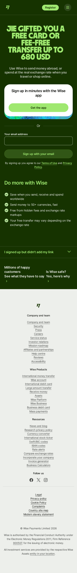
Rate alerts (38, 449)
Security (38, 326)
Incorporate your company (38, 457)
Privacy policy (38, 498)
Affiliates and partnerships (38, 349)
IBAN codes (38, 445)
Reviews (38, 357)
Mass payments (38, 411)
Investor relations (39, 341)
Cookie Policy (38, 502)
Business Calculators (38, 465)
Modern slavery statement (38, 514)
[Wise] (8, 7)
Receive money (38, 391)
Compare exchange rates (38, 453)
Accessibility (38, 361)
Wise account (38, 379)
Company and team (38, 322)
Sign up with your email (38, 154)
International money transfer (38, 375)
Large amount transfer (38, 387)
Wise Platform (39, 399)
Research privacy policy (38, 429)
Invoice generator (38, 461)
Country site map (39, 510)
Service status (38, 337)
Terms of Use (49, 163)
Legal (38, 494)
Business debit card (38, 407)
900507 (17, 542)
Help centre (38, 353)
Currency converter (38, 433)
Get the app (38, 107)
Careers (38, 333)
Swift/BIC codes (38, 441)
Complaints (38, 506)
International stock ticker (38, 437)
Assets (38, 395)
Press (38, 329)
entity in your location (42, 553)
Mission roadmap (38, 345)
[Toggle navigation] (67, 7)
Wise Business (38, 403)
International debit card (38, 383)
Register (50, 7)
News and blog (38, 425)
